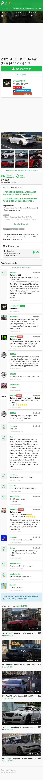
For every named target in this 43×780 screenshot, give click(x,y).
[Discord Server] (27, 83)
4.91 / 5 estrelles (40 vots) (8, 182)
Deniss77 (13, 336)
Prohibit (20, 336)
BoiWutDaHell (15, 563)
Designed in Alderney (8, 770)
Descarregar (23, 69)
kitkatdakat (14, 475)
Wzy (11, 437)
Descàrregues (10, 177)
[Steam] (24, 83)
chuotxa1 (13, 426)
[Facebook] (17, 83)
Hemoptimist (14, 496)
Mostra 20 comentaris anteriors (21, 267)
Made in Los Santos (8, 772)
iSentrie (13, 585)
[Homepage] (14, 83)
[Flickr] (19, 83)
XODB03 (13, 354)
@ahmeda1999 (15, 275)
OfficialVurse (15, 384)
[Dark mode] (36, 8)
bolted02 (13, 272)
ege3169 (13, 485)
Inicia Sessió (25, 596)
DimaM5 (13, 395)
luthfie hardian (15, 574)
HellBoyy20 (14, 316)
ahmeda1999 (19, 80)
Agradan (22, 177)
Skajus (12, 548)
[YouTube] (22, 83)
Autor (22, 306)
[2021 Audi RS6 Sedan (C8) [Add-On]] (21, 140)
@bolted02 (14, 308)
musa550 (13, 537)
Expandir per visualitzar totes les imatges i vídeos (21, 170)
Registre (35, 596)
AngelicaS (13, 509)
